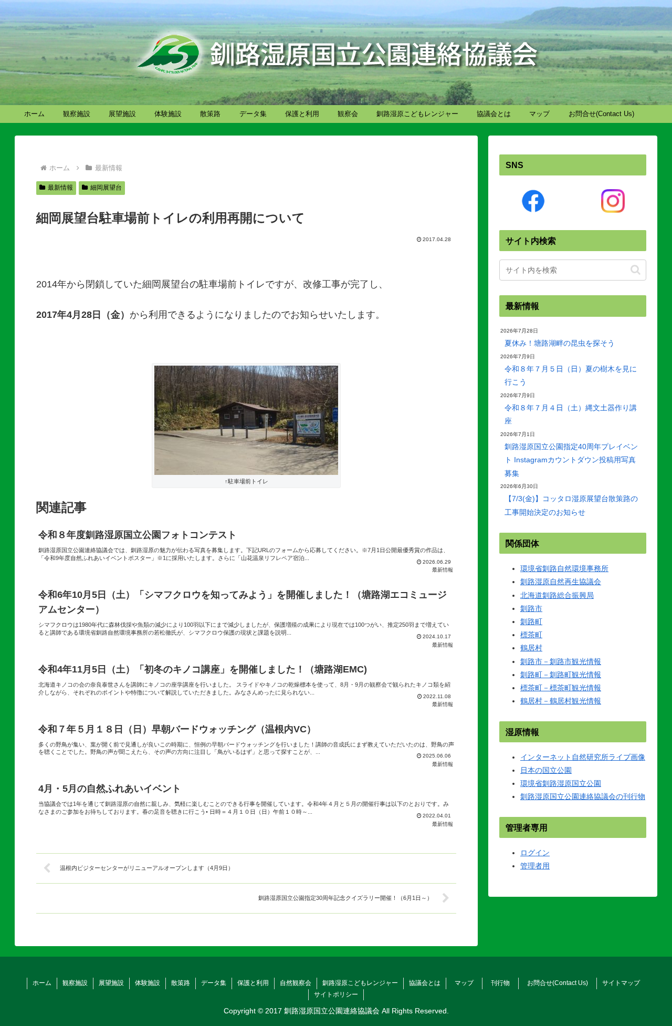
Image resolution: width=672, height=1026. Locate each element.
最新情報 (60, 187)
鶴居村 (531, 648)
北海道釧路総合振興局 (557, 595)
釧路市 (531, 608)
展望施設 (111, 983)
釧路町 (531, 621)
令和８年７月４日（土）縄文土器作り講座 (571, 414)
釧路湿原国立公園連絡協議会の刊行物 (582, 796)
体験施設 (147, 983)
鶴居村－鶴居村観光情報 (560, 701)
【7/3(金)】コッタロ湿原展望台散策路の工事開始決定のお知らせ (571, 505)
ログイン (535, 852)
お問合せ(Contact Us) (560, 983)
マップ (467, 983)
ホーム (42, 983)
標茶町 (531, 634)
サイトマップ (621, 983)
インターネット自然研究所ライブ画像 (582, 757)
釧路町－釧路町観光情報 (560, 674)
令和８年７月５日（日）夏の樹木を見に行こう (571, 375)
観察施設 (75, 983)
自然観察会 (295, 983)
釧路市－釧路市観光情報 (560, 661)
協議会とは (424, 983)
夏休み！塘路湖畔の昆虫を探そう (560, 343)
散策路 (180, 983)
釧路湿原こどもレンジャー (360, 983)
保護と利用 (253, 983)
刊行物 (503, 983)
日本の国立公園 (546, 770)
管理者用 (535, 866)
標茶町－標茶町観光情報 (560, 687)
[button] (635, 270)
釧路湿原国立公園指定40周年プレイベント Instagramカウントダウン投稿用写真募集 (571, 459)
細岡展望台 (106, 187)
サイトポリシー (336, 994)
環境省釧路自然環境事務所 (564, 568)
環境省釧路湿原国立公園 (560, 783)
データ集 (213, 983)
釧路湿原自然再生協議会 (560, 581)
